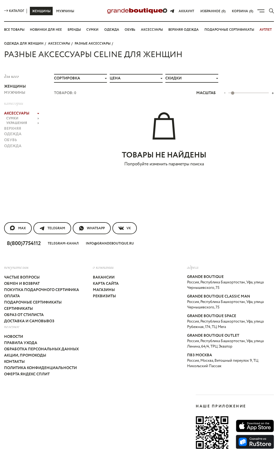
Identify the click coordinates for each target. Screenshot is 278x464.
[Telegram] (172, 10)
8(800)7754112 (24, 244)
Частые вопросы (22, 277)
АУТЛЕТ (266, 29)
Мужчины (65, 11)
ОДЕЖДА (12, 146)
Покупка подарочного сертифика (41, 290)
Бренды (74, 29)
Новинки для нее (46, 29)
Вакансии (104, 277)
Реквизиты (104, 296)
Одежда (111, 29)
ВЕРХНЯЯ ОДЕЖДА (12, 131)
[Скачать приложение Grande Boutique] (212, 432)
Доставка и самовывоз (29, 321)
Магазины (104, 290)
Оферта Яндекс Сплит (27, 374)
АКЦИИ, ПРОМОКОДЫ (25, 355)
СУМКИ (12, 118)
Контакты (14, 361)
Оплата (12, 296)
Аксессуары (152, 29)
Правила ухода (20, 343)
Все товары (14, 29)
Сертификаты (18, 308)
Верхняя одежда (183, 29)
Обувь (130, 29)
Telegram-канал (63, 243)
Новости (13, 336)
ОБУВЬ (10, 140)
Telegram (56, 228)
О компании (103, 267)
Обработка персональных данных (41, 349)
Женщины (41, 11)
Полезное (11, 326)
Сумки (92, 29)
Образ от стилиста (24, 315)
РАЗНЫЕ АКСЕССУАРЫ (92, 43)
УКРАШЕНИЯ (16, 123)
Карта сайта (106, 283)
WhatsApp (96, 228)
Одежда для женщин (23, 43)
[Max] (165, 10)
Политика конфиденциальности (40, 368)
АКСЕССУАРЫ (59, 43)
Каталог (16, 11)
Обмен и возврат (22, 283)
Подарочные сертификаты (229, 29)
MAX (22, 228)
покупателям (16, 267)
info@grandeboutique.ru (110, 243)
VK (129, 228)
